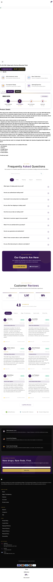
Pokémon (16, 313)
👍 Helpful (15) (6, 397)
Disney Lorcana (6, 502)
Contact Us (4, 512)
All (11, 179)
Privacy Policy (5, 520)
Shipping (24, 179)
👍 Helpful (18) (31, 341)
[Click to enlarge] (2, 61)
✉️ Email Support (34, 266)
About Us (4, 509)
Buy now (18, 91)
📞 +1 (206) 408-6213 (20, 266)
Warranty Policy (5, 533)
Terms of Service (5, 528)
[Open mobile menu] (1, 2)
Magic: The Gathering (25, 313)
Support (31, 179)
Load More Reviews (26, 404)
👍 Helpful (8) (31, 397)
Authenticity (39, 179)
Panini (4, 491)
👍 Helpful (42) (31, 368)
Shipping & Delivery (6, 525)
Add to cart (10, 91)
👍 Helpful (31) (6, 368)
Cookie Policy (5, 523)
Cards (17, 179)
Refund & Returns (6, 531)
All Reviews (8, 313)
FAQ (3, 514)
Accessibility (5, 536)
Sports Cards (36, 313)
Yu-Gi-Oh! (4, 499)
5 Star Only (44, 313)
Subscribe (26, 470)
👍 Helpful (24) (7, 341)
